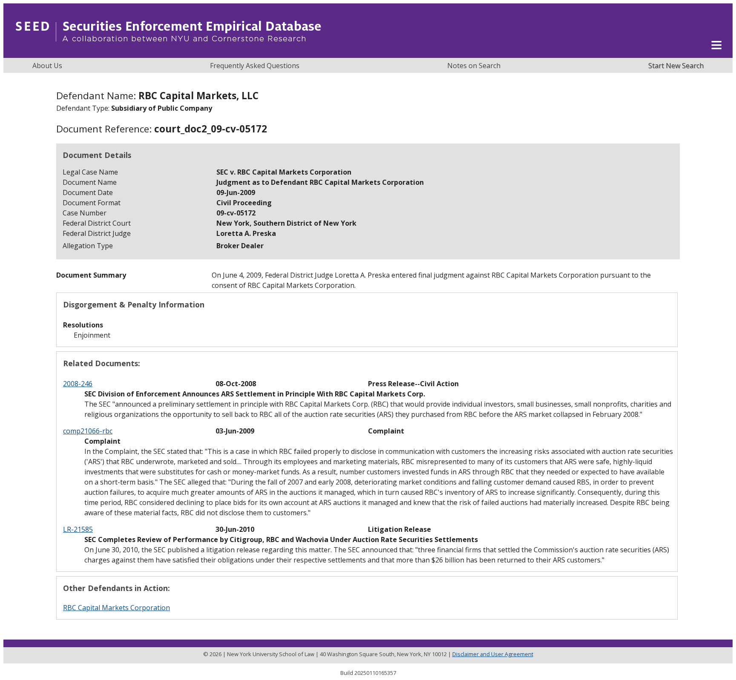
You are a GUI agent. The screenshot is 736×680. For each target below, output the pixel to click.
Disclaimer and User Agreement (492, 654)
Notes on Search (473, 65)
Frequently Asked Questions (254, 65)
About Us (47, 65)
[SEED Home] (168, 53)
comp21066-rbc (87, 431)
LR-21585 (78, 529)
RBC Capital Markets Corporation (116, 607)
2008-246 (77, 383)
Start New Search (676, 65)
